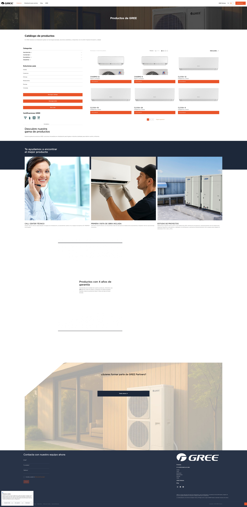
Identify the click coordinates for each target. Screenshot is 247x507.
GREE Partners (180, 480)
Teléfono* (25, 470)
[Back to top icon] (245, 504)
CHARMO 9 (138, 77)
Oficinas (25, 77)
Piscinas (25, 84)
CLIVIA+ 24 (138, 108)
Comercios (25, 73)
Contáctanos (240, 3)
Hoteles (25, 69)
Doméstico (46, 124)
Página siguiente (160, 119)
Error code (52, 107)
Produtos (179, 464)
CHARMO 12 (94, 77)
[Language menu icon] (231, 3)
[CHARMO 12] (110, 73)
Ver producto (95, 81)
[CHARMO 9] (154, 73)
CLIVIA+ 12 (182, 77)
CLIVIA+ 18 (94, 108)
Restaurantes (26, 80)
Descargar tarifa (53, 101)
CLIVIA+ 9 (182, 108)
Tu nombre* (26, 465)
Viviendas (25, 88)
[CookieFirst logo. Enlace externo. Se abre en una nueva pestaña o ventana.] (2, 492)
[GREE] (7, 3)
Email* (25, 460)
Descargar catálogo (53, 94)
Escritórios (179, 473)
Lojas (178, 471)
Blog (178, 483)
